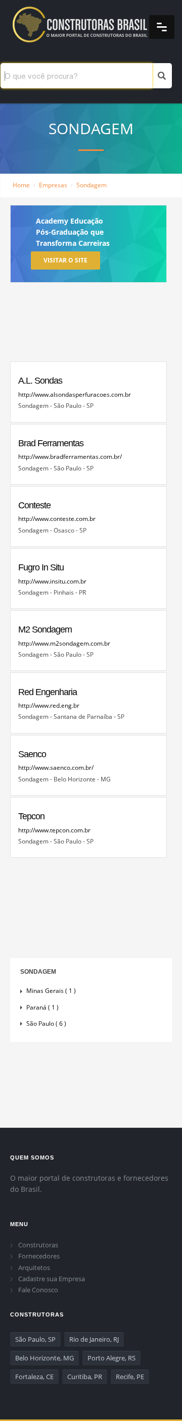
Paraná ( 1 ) (42, 1007)
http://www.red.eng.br (48, 705)
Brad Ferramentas (50, 443)
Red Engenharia (47, 692)
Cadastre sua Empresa (51, 1278)
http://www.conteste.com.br (57, 518)
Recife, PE (130, 1376)
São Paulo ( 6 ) (46, 1023)
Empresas (53, 185)
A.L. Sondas (40, 381)
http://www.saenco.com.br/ (56, 767)
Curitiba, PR (84, 1376)
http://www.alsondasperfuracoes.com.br (74, 394)
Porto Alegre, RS (111, 1357)
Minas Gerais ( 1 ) (51, 990)
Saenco (32, 754)
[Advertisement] (88, 324)
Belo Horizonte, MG (44, 1357)
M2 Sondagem (45, 629)
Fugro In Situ (41, 567)
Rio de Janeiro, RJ (94, 1339)
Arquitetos (34, 1267)
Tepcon (31, 816)
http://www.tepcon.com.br (54, 830)
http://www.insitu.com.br (52, 581)
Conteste (34, 505)
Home (21, 185)
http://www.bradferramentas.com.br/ (70, 456)
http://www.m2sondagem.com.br (64, 643)
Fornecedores (39, 1255)
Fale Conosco (38, 1289)
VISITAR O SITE (65, 260)
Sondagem (91, 185)
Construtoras (38, 1244)
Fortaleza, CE (34, 1376)
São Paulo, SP (35, 1339)
